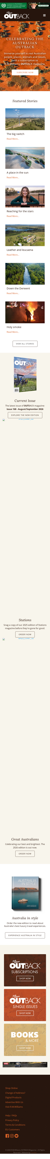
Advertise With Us (14, 1102)
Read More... (13, 138)
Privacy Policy (12, 1120)
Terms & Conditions (15, 1124)
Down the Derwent (18, 288)
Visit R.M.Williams (14, 1106)
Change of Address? (15, 1092)
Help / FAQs (11, 1115)
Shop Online (11, 1088)
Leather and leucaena (20, 250)
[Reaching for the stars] (25, 187)
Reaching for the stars (20, 211)
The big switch (15, 134)
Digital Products (13, 1097)
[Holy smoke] (25, 303)
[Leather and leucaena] (25, 225)
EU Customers (12, 1129)
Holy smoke (14, 327)
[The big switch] (25, 109)
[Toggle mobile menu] (44, 15)
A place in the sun (17, 172)
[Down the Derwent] (25, 264)
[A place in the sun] (25, 148)
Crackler (34, 1152)
